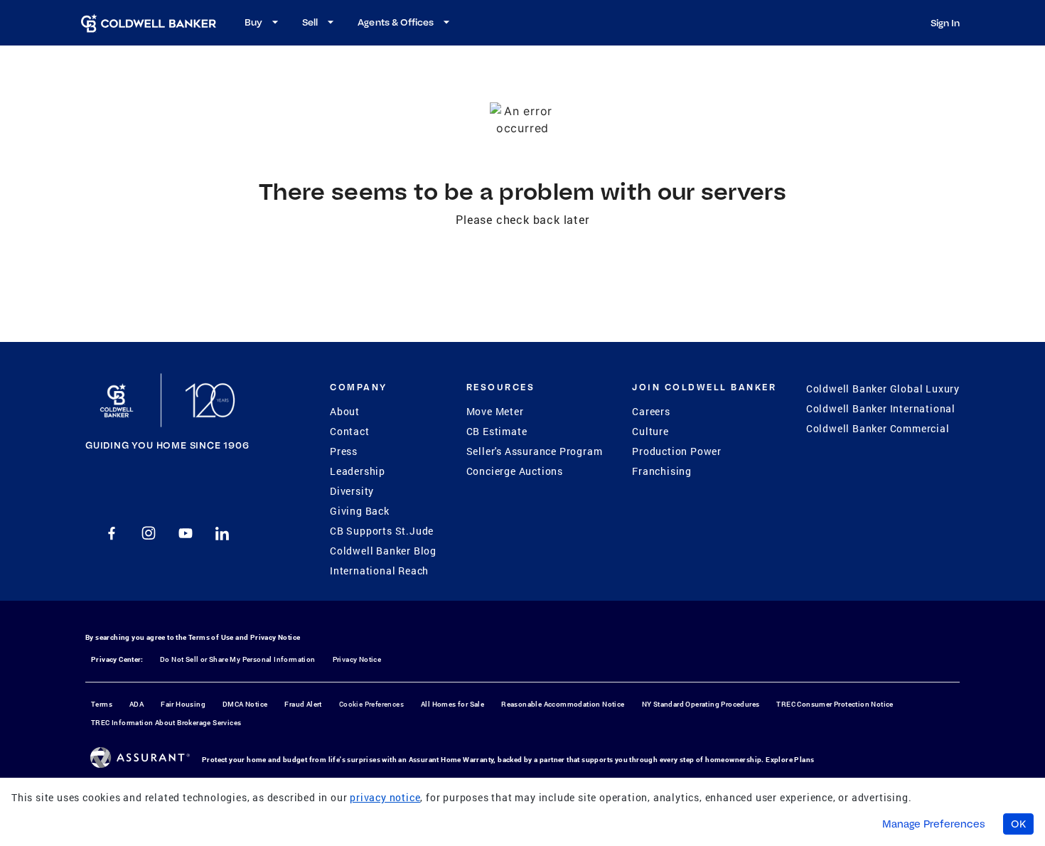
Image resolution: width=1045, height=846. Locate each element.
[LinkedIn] (222, 533)
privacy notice (385, 797)
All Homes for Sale (452, 704)
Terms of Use (211, 637)
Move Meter (495, 411)
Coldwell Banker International (880, 408)
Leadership (357, 471)
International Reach (379, 570)
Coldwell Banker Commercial (878, 428)
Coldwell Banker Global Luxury (883, 388)
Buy (253, 22)
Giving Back (360, 511)
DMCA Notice (245, 704)
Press (344, 451)
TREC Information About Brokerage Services (166, 722)
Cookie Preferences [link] (371, 704)
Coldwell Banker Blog (383, 550)
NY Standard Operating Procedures (701, 704)
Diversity (352, 491)
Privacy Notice (275, 637)
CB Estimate (496, 431)
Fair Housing (183, 704)
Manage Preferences (933, 824)
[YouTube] (185, 533)
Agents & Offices (396, 22)
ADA (136, 704)
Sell (310, 22)
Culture (650, 431)
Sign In (945, 22)
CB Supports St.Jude (382, 530)
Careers (651, 411)
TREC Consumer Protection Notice (834, 704)
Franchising (662, 471)
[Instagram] (148, 533)
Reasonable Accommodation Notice (562, 704)
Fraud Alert (302, 704)
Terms (101, 704)
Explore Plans (790, 759)
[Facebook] (111, 533)
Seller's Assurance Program (534, 451)
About (345, 411)
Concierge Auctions (514, 471)
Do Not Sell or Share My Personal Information (238, 659)
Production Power (677, 451)
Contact (350, 431)
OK (1018, 824)
